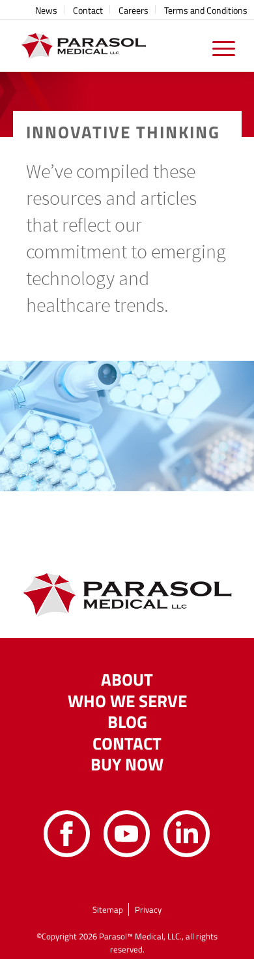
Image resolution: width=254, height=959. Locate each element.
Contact (127, 743)
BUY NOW (127, 764)
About (127, 679)
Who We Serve (127, 701)
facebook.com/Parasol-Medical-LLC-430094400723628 (67, 833)
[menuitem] (46, 9)
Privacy (148, 909)
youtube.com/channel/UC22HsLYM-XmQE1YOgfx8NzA (127, 833)
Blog (127, 722)
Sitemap (107, 909)
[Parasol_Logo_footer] (105, 46)
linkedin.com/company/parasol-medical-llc (186, 833)
